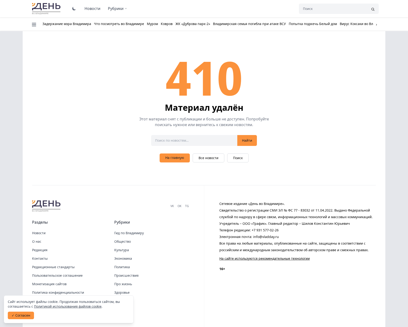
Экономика (123, 258)
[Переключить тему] (74, 8)
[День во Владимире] (47, 206)
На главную (174, 157)
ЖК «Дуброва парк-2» (192, 23)
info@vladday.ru (266, 236)
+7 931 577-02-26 (265, 230)
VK (172, 206)
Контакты (40, 258)
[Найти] (373, 9)
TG (187, 206)
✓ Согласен (21, 315)
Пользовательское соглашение (57, 275)
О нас (36, 241)
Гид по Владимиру (129, 233)
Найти (247, 140)
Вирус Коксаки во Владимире (363, 23)
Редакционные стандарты (53, 267)
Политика (122, 267)
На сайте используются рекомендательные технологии (264, 258)
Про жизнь (123, 284)
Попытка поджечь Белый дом (313, 23)
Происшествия (126, 275)
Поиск (238, 158)
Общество (122, 241)
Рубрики (115, 8)
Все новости (208, 158)
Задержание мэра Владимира (66, 23)
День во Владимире (47, 8)
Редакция (39, 250)
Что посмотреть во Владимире (119, 23)
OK (179, 206)
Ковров (167, 23)
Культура (121, 250)
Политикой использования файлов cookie (68, 306)
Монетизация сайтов (49, 284)
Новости (92, 8)
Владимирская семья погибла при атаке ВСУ (249, 23)
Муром (152, 23)
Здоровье (122, 292)
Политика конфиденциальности (58, 292)
